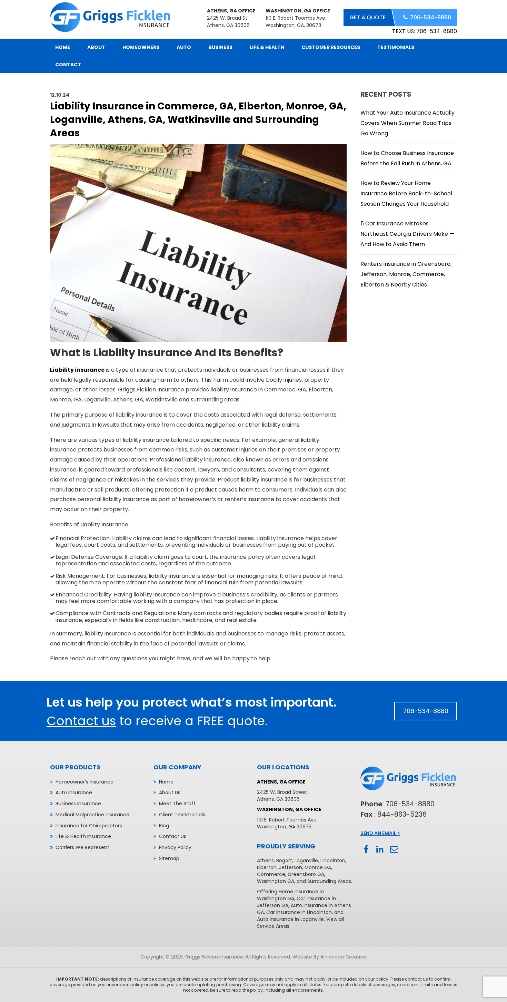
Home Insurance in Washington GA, (290, 895)
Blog (164, 825)
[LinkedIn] (380, 849)
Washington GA (275, 881)
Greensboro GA (306, 874)
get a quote (367, 17)
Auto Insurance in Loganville (290, 919)
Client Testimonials (182, 814)
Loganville (306, 860)
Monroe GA (318, 867)
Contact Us (172, 836)
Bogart (284, 860)
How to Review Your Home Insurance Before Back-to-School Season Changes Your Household (406, 193)
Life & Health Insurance (83, 836)
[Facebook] (365, 849)
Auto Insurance (74, 792)
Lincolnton (332, 860)
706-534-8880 (430, 17)
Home (166, 781)
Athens (265, 860)
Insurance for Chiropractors (89, 825)
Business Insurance (78, 803)
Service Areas (273, 926)
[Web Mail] (394, 849)
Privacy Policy (175, 847)
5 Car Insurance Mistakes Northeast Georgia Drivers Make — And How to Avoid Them (407, 234)
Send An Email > (380, 833)
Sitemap (169, 858)
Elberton (267, 867)
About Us (169, 792)
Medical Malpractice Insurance (92, 814)
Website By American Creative (329, 956)
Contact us (81, 721)
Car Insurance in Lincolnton (299, 912)
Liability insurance (77, 370)
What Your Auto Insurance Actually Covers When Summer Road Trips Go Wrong (407, 123)
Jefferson (290, 867)
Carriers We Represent (82, 847)
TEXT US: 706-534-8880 (424, 31)
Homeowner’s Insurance (84, 781)
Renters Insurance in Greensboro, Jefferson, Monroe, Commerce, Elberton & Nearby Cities (405, 274)
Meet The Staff (177, 803)
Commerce (271, 874)
